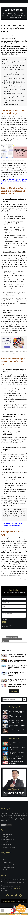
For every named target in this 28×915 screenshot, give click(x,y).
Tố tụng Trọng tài (7, 844)
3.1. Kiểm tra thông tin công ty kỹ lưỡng (13, 86)
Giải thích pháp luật (8, 865)
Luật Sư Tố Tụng (9, 901)
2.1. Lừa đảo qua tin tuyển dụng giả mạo (14, 70)
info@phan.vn (6, 890)
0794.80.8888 (7, 913)
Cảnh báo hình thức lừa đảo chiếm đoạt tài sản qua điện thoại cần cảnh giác (14, 181)
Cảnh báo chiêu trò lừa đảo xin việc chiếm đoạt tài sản (17, 685)
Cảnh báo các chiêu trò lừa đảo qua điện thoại (16, 762)
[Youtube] (12, 895)
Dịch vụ (5, 859)
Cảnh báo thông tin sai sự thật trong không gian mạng (17, 680)
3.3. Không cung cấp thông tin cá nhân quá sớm (13, 94)
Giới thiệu (5, 857)
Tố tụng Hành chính (8, 839)
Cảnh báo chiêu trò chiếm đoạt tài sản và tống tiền (17, 661)
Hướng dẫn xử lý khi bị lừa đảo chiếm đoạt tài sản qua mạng (16, 752)
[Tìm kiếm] (24, 699)
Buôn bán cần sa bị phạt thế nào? (17, 730)
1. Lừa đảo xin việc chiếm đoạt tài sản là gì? (13, 63)
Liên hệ (5, 870)
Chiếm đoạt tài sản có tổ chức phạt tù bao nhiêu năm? (16, 721)
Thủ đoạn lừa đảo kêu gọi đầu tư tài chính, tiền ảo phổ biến (17, 757)
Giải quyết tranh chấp (9, 847)
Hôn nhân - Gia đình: (11, 888)
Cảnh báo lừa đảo (5, 36)
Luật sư (20, 639)
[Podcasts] (20, 895)
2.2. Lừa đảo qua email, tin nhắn (13, 73)
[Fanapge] (7, 895)
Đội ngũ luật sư (7, 862)
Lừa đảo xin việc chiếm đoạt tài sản (9, 639)
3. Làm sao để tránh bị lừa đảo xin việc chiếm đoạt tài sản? (13, 83)
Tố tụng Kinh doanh (8, 842)
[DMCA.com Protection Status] (14, 825)
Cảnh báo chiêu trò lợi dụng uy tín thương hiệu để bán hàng (17, 655)
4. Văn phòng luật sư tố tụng (10, 104)
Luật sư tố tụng (5, 641)
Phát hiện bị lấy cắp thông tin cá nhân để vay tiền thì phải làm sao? (17, 667)
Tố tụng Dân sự (7, 837)
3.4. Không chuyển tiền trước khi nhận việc (15, 97)
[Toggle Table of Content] (25, 59)
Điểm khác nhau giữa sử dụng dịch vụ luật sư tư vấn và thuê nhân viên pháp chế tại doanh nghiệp (16, 712)
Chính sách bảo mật (8, 867)
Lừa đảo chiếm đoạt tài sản (12, 637)
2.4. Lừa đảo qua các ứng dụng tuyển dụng (14, 79)
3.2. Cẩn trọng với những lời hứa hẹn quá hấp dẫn (14, 90)
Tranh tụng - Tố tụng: (12, 886)
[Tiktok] (16, 895)
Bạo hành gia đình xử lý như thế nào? (17, 726)
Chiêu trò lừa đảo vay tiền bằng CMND (16, 743)
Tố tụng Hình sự (7, 834)
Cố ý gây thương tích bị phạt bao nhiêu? (17, 716)
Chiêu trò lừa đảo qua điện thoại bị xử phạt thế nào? (17, 748)
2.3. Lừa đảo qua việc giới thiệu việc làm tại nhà (14, 75)
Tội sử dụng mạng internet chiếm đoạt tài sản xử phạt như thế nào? (17, 674)
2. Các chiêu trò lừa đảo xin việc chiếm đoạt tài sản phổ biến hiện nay (13, 66)
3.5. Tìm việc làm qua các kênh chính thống (14, 101)
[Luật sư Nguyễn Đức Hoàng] (14, 782)
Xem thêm (14, 691)
